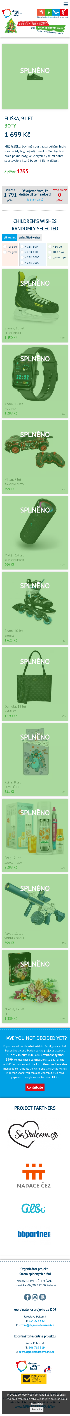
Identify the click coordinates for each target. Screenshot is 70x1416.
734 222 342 (37, 1321)
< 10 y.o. (57, 246)
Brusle (9, 635)
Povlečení (11, 787)
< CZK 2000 (32, 257)
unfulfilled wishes (30, 237)
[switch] (66, 4)
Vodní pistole (14, 938)
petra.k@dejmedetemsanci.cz (36, 1352)
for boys (13, 246)
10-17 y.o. (58, 252)
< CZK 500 (31, 246)
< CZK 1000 (32, 252)
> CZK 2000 (32, 262)
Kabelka (10, 711)
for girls (12, 252)
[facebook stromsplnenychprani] (27, 1297)
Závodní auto (14, 484)
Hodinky (10, 408)
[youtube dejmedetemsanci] (42, 1297)
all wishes (10, 237)
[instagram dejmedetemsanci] (35, 1297)
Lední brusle (13, 333)
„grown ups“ (60, 257)
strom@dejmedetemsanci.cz (36, 1325)
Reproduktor (14, 560)
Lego (7, 1014)
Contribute (35, 1087)
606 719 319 (37, 1347)
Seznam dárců (35, 199)
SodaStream (13, 862)
